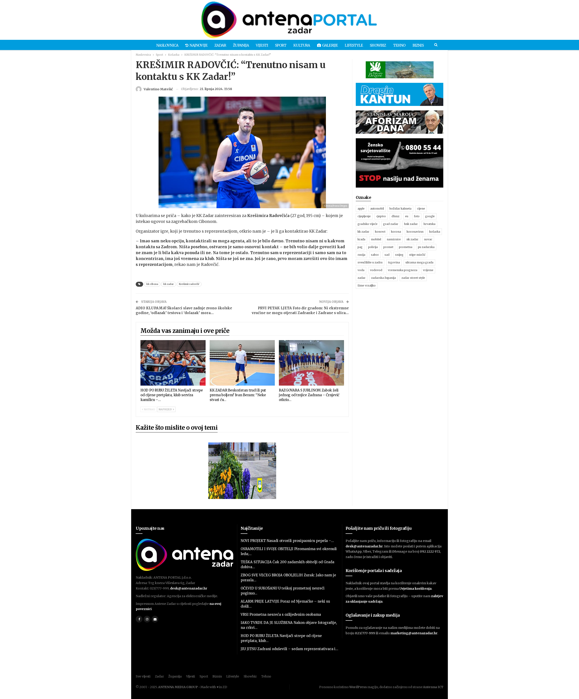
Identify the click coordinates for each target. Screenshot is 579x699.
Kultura (301, 45)
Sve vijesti (143, 676)
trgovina (394, 262)
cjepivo (381, 216)
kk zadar (168, 284)
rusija (361, 254)
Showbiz (378, 45)
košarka (434, 231)
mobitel (376, 239)
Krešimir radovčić (189, 284)
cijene (421, 208)
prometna (405, 247)
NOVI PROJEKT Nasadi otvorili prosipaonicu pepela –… (287, 541)
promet (388, 247)
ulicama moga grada (419, 262)
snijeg (399, 254)
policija (373, 247)
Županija (241, 45)
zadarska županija (383, 277)
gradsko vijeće (367, 224)
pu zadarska (426, 247)
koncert (380, 231)
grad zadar (390, 224)
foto (417, 216)
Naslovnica (167, 45)
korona (396, 231)
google (430, 216)
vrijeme (428, 270)
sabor (375, 254)
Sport (280, 45)
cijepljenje (364, 216)
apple (361, 208)
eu (406, 216)
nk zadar (412, 239)
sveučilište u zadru (370, 262)
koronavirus (415, 231)
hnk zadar (411, 224)
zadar (361, 277)
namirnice (394, 239)
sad (386, 254)
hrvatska (429, 224)
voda (361, 270)
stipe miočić (417, 254)
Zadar (220, 45)
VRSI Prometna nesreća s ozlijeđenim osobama (281, 614)
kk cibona (152, 284)
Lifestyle (354, 45)
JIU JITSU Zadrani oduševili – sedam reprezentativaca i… (289, 649)
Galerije (330, 45)
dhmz (395, 216)
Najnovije (198, 45)
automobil (377, 208)
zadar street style (413, 277)
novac (428, 239)
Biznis (418, 45)
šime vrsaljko (367, 285)
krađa (361, 239)
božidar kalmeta (400, 208)
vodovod (376, 270)
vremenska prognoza (402, 270)
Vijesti (262, 45)
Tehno (399, 45)
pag (360, 247)
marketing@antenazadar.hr (413, 633)
